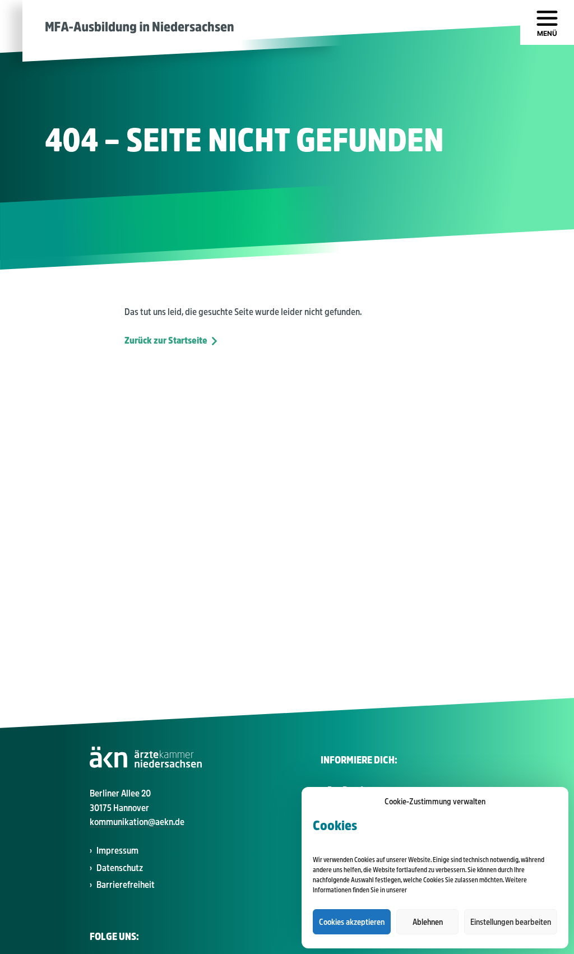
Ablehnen (428, 922)
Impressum (117, 850)
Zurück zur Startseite (165, 340)
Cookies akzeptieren (352, 922)
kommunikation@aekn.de (137, 822)
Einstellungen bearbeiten (510, 922)
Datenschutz (119, 868)
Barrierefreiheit (125, 885)
